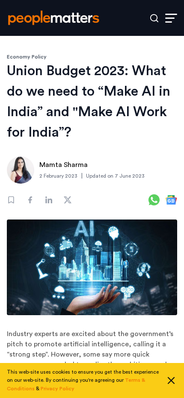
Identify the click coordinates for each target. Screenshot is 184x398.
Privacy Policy (57, 388)
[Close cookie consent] (171, 380)
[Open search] (154, 18)
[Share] (30, 200)
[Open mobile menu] (171, 18)
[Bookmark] (11, 200)
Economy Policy (27, 56)
